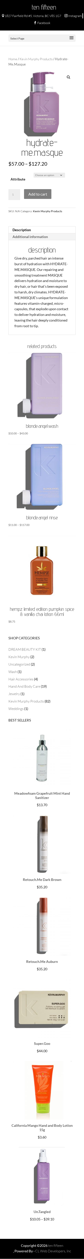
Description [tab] (22, 230)
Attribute (18, 179)
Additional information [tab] (30, 237)
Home (12, 59)
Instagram (73, 16)
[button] (68, 77)
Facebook (42, 23)
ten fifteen (44, 7)
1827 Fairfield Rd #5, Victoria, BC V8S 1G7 (31, 16)
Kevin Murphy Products (36, 59)
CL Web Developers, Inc (53, 1251)
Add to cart (37, 194)
